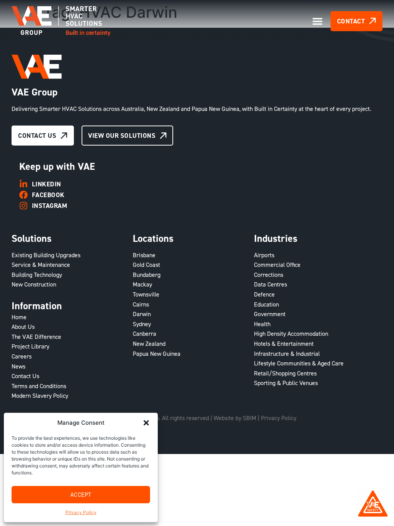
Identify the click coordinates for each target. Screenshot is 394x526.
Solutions (32, 238)
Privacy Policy (81, 512)
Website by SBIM (235, 418)
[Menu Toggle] (317, 21)
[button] (146, 423)
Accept (81, 494)
